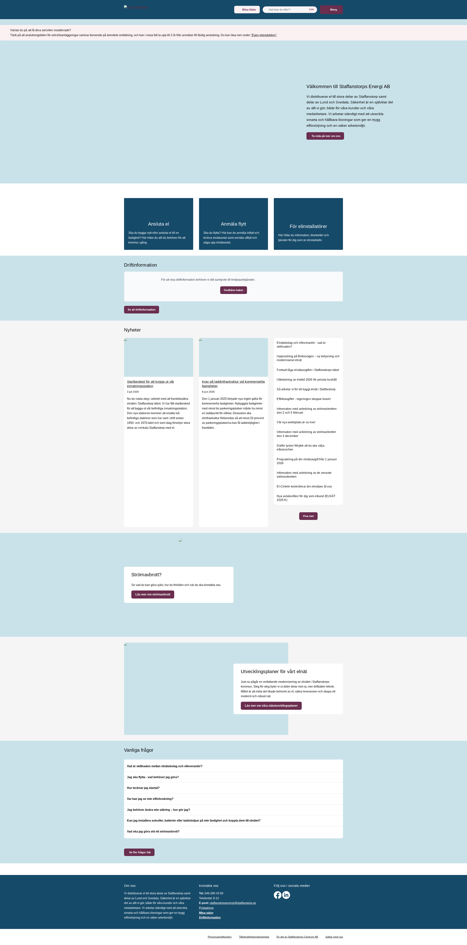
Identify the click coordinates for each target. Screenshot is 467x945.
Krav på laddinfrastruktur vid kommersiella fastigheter (233, 384)
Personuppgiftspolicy (220, 936)
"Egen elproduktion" (264, 35)
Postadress (206, 907)
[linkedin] (286, 897)
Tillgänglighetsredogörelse (254, 936)
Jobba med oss (334, 936)
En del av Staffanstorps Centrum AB (297, 936)
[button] (233, 290)
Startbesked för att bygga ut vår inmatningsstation (150, 384)
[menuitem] (247, 9)
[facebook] (278, 897)
